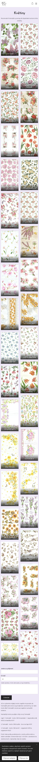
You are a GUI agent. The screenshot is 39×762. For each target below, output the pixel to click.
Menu (36, 3)
